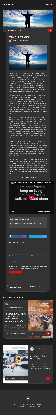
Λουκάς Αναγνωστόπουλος (15, 307)
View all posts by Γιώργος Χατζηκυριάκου (22, 223)
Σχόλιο (11, 246)
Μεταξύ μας (9, 4)
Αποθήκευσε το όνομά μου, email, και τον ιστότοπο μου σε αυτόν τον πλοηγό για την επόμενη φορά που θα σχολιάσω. (28, 267)
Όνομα (11, 255)
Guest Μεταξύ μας (41, 348)
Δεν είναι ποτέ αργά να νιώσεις (39, 357)
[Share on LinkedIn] (15, 25)
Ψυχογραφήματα (11, 30)
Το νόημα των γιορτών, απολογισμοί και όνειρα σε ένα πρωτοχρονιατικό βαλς (15, 317)
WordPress (29, 406)
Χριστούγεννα (12, 333)
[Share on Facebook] (9, 25)
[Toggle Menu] (47, 4)
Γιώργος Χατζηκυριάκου (21, 40)
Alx (38, 406)
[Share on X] (6, 25)
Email (31, 255)
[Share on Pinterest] (12, 25)
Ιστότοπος (12, 261)
